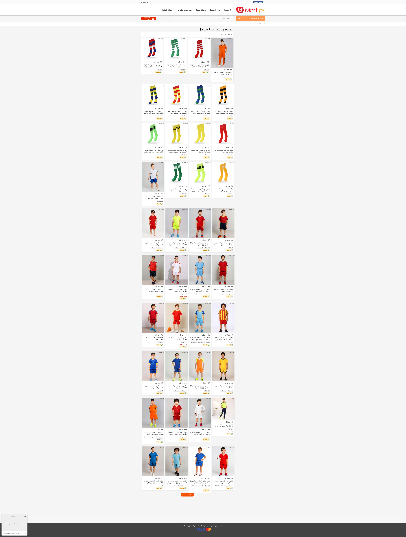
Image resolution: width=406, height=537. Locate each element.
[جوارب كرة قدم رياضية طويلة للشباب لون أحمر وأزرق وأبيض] (152, 49)
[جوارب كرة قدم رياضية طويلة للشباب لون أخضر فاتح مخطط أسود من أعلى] (153, 134)
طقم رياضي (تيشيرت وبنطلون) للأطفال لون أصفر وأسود (224, 426)
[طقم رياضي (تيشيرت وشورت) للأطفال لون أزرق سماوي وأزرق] (176, 461)
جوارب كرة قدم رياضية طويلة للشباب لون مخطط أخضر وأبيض (176, 66)
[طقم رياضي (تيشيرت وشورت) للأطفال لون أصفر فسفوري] (176, 223)
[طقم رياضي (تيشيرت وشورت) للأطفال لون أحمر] (153, 223)
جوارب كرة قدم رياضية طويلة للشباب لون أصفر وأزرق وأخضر (153, 112)
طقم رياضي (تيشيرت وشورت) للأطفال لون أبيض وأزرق (153, 197)
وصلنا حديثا (201, 10)
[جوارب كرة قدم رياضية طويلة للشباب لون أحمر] (223, 134)
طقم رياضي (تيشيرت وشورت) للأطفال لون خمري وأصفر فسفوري (177, 433)
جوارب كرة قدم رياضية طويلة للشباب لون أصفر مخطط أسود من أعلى (177, 151)
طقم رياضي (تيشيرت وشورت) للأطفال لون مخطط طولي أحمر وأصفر (223, 339)
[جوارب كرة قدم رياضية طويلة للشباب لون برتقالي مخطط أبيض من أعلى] (223, 173)
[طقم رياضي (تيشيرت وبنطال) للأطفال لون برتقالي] (222, 53)
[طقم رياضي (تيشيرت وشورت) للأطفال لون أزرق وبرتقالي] (200, 461)
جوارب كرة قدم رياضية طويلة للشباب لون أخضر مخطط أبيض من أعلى (177, 190)
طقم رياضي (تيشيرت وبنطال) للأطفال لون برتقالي (222, 73)
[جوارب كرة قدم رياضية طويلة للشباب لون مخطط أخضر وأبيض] (175, 49)
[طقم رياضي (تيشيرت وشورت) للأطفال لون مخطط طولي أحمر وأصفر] (223, 318)
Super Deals (215, 10)
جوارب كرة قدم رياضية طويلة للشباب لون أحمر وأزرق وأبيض (152, 66)
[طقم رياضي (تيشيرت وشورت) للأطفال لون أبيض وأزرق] (153, 177)
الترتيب (230, 34)
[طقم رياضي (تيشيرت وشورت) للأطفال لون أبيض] (176, 270)
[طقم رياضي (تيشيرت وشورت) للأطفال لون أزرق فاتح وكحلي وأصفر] (200, 318)
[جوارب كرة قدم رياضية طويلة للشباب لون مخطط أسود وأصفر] (223, 95)
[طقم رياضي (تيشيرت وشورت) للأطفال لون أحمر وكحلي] (153, 270)
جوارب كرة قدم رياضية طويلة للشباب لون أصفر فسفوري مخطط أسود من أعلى (200, 190)
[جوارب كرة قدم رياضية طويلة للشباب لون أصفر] (200, 134)
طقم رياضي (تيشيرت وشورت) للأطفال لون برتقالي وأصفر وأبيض (200, 387)
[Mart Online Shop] (250, 10)
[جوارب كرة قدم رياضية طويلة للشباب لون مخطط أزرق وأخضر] (200, 95)
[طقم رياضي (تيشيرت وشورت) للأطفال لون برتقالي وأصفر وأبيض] (200, 366)
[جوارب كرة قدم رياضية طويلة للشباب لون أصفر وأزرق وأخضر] (153, 95)
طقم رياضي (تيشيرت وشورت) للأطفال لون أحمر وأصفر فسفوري (223, 482)
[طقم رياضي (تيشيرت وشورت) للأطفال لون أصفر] (223, 366)
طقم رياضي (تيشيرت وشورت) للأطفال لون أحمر (153, 244)
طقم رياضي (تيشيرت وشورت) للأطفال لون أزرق (177, 387)
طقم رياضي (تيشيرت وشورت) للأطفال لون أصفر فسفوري (177, 244)
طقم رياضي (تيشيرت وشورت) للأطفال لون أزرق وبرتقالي (200, 482)
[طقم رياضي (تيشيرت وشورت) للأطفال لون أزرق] (176, 366)
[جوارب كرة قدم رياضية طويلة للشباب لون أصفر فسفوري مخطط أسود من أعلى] (200, 173)
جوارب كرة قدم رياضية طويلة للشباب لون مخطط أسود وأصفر (224, 112)
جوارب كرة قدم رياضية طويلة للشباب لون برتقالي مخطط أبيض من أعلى (224, 190)
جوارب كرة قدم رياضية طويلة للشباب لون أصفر (200, 151)
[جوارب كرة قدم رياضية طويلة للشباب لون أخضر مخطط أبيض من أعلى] (176, 173)
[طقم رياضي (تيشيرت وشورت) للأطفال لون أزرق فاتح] (200, 270)
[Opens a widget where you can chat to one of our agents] (14, 525)
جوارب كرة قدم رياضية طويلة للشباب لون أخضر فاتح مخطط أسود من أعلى (153, 151)
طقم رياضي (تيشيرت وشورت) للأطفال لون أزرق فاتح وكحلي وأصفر (200, 339)
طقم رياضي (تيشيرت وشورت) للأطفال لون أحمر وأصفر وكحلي (223, 244)
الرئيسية (227, 10)
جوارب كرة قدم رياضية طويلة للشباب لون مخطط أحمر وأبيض (199, 66)
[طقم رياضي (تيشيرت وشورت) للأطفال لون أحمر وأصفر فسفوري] (223, 461)
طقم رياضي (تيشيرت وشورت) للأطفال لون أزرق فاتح (200, 290)
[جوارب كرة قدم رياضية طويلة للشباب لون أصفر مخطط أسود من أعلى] (176, 134)
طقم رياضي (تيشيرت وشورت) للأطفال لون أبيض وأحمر (200, 433)
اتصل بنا (143, 2)
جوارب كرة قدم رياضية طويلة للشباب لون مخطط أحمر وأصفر (177, 112)
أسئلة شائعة (167, 10)
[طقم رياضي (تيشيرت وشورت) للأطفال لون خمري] (200, 223)
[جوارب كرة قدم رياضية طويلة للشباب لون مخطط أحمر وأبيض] (199, 49)
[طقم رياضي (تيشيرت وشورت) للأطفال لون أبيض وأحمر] (200, 413)
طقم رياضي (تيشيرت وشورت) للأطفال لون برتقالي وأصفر (153, 433)
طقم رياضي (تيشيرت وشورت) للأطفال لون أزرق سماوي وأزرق (176, 482)
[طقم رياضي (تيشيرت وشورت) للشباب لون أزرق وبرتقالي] (153, 461)
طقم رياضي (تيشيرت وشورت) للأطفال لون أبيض (177, 290)
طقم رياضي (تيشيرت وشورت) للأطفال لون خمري (200, 244)
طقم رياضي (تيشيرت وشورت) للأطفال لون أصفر (223, 387)
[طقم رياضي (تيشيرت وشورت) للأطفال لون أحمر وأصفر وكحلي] (223, 223)
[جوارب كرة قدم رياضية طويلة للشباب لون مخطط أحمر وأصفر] (176, 95)
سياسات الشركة (185, 10)
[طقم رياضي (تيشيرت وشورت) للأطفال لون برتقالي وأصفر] (153, 413)
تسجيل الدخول (258, 2)
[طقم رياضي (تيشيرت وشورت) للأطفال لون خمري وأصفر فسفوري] (176, 413)
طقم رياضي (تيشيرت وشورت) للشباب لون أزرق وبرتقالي (153, 482)
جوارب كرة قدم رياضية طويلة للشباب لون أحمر (224, 151)
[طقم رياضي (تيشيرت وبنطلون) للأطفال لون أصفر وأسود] (223, 409)
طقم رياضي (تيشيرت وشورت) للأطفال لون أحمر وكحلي (153, 290)
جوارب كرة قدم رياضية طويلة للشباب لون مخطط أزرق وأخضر (200, 112)
